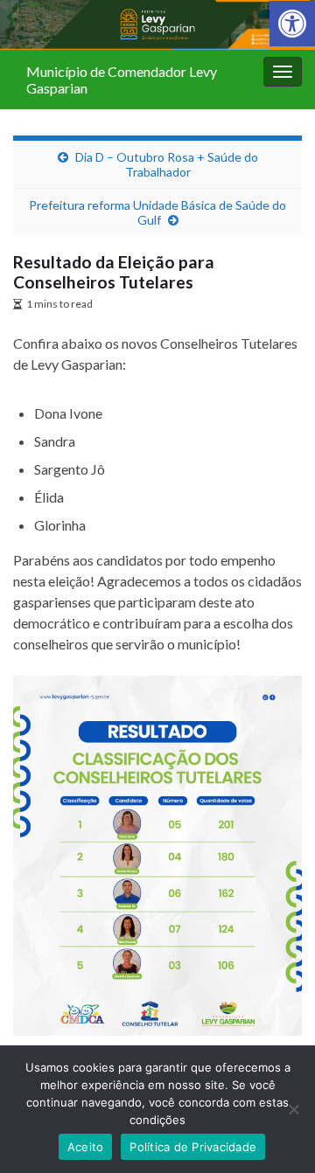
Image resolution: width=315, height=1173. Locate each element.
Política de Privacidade (193, 1147)
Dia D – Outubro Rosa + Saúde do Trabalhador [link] (166, 164)
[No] (293, 1109)
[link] (292, 23)
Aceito (85, 1147)
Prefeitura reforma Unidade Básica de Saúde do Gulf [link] (157, 212)
